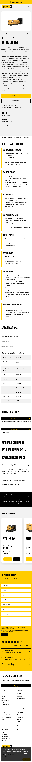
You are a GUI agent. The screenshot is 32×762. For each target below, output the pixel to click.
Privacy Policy (10, 628)
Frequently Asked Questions (5, 739)
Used (2, 698)
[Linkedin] (17, 729)
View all (3, 719)
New (2, 34)
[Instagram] (20, 729)
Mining (3, 712)
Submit (5, 635)
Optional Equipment (12, 449)
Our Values (4, 734)
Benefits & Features (7, 137)
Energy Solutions (5, 704)
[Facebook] (19, 729)
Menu (29, 6)
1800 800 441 (17, 2)
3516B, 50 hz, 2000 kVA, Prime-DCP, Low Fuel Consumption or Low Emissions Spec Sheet (13, 479)
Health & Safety (5, 736)
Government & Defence (7, 717)
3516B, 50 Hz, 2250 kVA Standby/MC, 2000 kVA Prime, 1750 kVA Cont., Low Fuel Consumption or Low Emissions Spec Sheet (14, 471)
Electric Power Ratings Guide (9, 465)
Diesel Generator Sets (23, 34)
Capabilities (19, 696)
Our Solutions (20, 694)
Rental (3, 696)
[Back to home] (6, 6)
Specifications (17, 137)
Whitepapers (20, 717)
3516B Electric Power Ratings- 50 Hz (11, 484)
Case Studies (20, 714)
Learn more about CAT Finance (10, 107)
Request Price (7, 559)
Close (27, 758)
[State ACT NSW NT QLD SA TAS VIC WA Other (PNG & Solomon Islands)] (16, 609)
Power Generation (11, 34)
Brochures (19, 719)
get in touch (14, 501)
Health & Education (6, 714)
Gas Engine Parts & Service (6, 701)
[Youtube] (22, 729)
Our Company (4, 729)
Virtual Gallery (26, 137)
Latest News (20, 712)
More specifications (6, 125)
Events (18, 721)
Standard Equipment (12, 442)
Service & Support (21, 698)
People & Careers (5, 732)
